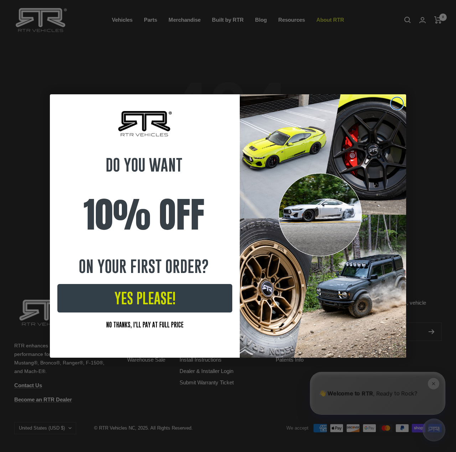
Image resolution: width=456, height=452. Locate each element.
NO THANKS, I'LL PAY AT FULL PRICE (144, 325)
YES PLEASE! (145, 298)
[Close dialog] (397, 103)
